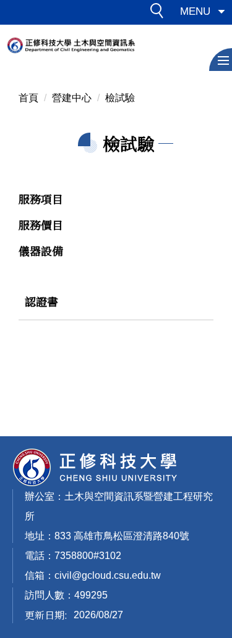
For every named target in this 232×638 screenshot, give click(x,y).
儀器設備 (41, 250)
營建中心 (72, 98)
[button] (160, 13)
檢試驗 (120, 98)
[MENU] (220, 59)
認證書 (41, 301)
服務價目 (41, 225)
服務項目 (41, 199)
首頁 (28, 98)
